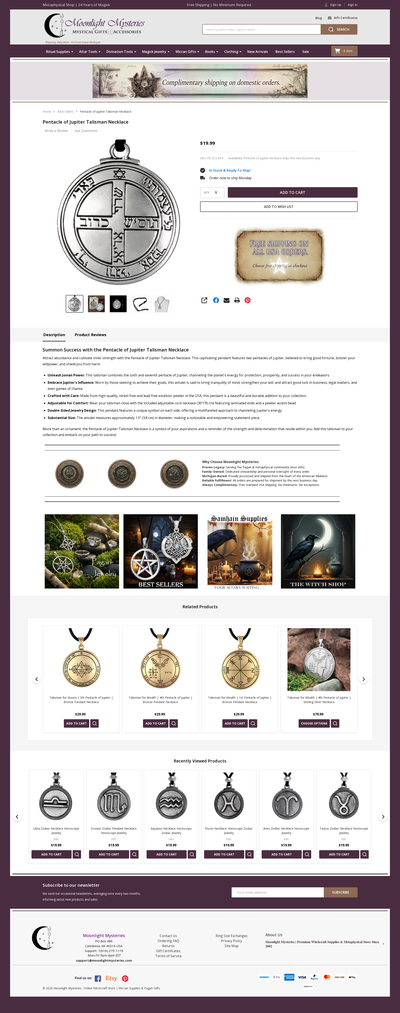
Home (47, 112)
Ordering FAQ (168, 941)
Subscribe (340, 892)
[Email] (227, 300)
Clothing (231, 51)
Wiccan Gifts (186, 51)
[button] (82, 551)
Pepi (56, 839)
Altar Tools (88, 51)
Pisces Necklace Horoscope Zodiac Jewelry (229, 830)
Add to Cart (292, 192)
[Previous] (36, 679)
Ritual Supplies (58, 51)
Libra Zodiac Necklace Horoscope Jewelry (56, 830)
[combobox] (261, 29)
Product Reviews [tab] (90, 334)
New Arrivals (257, 51)
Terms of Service (168, 956)
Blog (318, 18)
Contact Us (168, 935)
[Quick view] (94, 723)
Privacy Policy (231, 941)
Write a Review (56, 130)
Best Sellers (285, 51)
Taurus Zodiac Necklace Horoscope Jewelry (343, 830)
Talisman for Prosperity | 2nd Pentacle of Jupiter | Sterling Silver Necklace (319, 700)
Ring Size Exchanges (232, 935)
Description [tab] (54, 334)
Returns (168, 946)
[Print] (237, 300)
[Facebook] (216, 300)
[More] (72, 51)
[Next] (363, 679)
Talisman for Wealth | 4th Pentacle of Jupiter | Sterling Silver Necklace (239, 700)
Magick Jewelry (154, 51)
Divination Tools (119, 51)
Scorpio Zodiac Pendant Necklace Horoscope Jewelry (113, 830)
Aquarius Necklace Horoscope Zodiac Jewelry (171, 830)
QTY (206, 192)
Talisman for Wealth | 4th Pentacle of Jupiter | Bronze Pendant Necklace (81, 700)
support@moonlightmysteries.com (104, 960)
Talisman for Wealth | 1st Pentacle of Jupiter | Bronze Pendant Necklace (160, 700)
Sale (305, 51)
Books (210, 51)
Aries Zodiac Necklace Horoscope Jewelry (286, 830)
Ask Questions (86, 130)
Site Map (232, 946)
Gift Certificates (168, 951)
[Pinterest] (247, 300)
